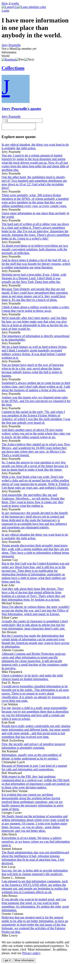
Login (5, 10)
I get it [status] (7, 960)
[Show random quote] (9, 59)
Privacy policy (31, 953)
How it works (10, 3)
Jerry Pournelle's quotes (21, 109)
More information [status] (24, 960)
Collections (13, 68)
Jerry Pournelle (11, 45)
